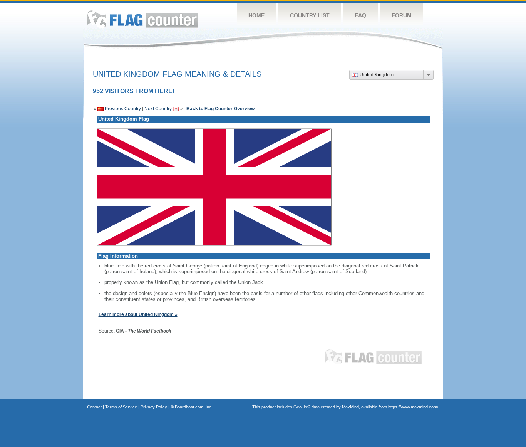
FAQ (360, 15)
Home (256, 15)
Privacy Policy (154, 407)
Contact (94, 407)
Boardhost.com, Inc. (194, 407)
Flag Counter (142, 19)
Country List (310, 15)
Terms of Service (121, 407)
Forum (402, 15)
